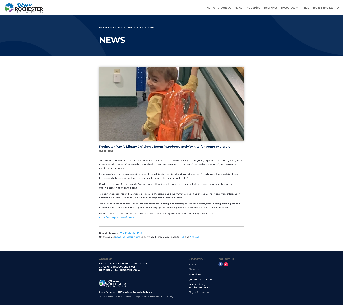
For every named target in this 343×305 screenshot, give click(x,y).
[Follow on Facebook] (220, 264)
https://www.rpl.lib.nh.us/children (117, 217)
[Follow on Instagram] (226, 264)
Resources (288, 8)
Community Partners (201, 279)
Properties (253, 8)
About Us (224, 8)
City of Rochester (199, 292)
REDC (305, 8)
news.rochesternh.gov (127, 237)
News (238, 8)
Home (211, 8)
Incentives (270, 8)
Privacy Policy (146, 297)
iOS (182, 237)
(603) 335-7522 (323, 8)
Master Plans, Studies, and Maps (200, 286)
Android (194, 237)
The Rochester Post (131, 233)
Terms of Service (161, 297)
